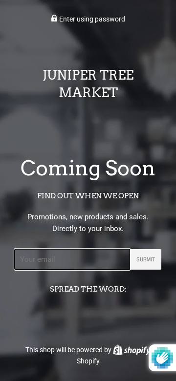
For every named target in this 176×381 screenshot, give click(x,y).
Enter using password (91, 19)
